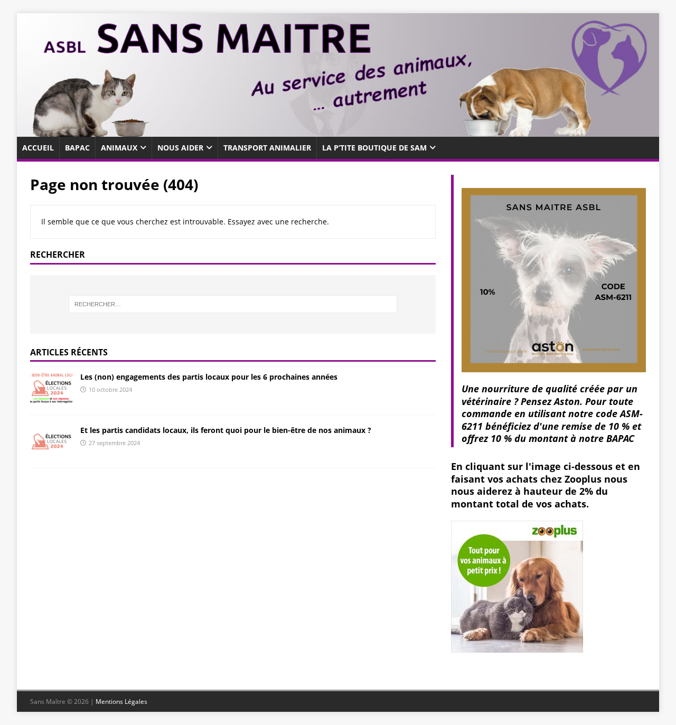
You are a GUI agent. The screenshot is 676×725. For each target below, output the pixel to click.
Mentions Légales (121, 701)
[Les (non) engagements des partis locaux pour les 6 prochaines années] (51, 398)
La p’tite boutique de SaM (374, 148)
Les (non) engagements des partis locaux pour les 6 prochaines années (208, 377)
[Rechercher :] (232, 304)
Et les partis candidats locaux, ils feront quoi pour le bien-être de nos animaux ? (225, 430)
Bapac (77, 148)
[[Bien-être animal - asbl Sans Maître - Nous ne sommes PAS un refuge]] (338, 130)
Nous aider (180, 148)
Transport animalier (267, 148)
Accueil (38, 148)
